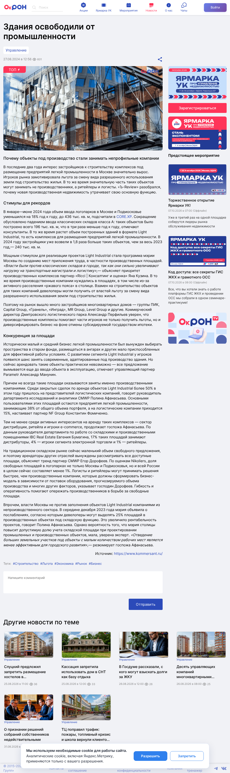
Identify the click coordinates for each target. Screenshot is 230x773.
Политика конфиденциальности (133, 768)
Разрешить (150, 756)
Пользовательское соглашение (82, 768)
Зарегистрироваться (197, 108)
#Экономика (64, 564)
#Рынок (81, 564)
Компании (174, 768)
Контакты (56, 768)
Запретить (187, 756)
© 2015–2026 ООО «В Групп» (19, 768)
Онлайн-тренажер (194, 768)
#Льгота (46, 564)
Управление (16, 50)
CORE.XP (124, 216)
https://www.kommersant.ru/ (138, 553)
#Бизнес (95, 564)
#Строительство (26, 564)
